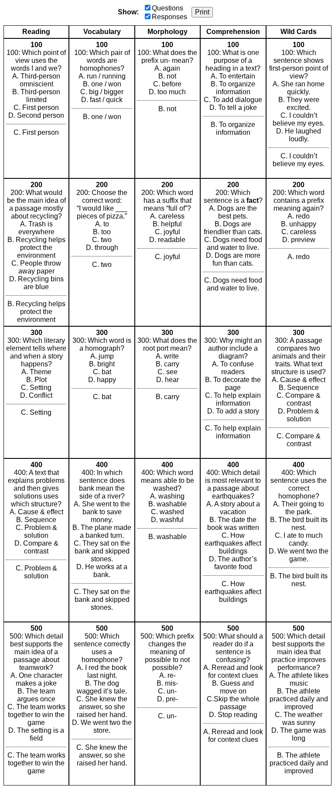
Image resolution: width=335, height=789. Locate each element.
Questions (167, 8)
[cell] (36, 108)
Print (202, 12)
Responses (169, 16)
